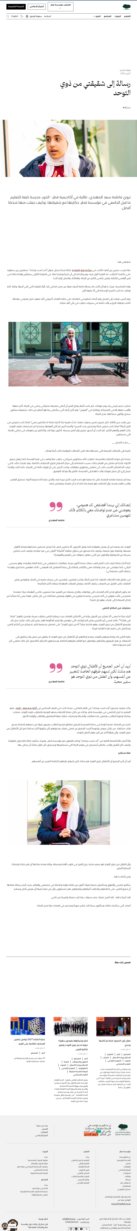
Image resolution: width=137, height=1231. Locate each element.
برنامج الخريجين (83, 1179)
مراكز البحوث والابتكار (39, 1163)
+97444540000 (72, 1222)
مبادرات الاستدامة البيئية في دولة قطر (32, 1166)
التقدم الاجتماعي (123, 1064)
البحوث (118, 16)
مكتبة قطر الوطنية (82, 270)
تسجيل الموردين (124, 1189)
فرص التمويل (84, 1170)
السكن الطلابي (83, 1173)
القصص (45, 1128)
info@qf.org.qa (68, 1219)
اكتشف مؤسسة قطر (61, 4)
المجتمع (107, 16)
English (14, 16)
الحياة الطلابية (83, 1166)
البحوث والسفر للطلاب (80, 1176)
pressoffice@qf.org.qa (121, 1204)
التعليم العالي (84, 1163)
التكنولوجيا (83, 1068)
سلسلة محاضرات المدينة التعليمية (34, 1191)
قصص (128, 1163)
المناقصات (126, 1186)
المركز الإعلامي (37, 6)
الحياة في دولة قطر (40, 1188)
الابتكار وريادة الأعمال (121, 1057)
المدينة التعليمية (16, 6)
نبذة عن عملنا (42, 1125)
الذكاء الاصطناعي (41, 1170)
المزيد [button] (98, 16)
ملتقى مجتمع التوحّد (39, 1194)
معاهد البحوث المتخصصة (38, 1160)
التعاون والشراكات (80, 1061)
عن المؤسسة (125, 1157)
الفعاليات (44, 1132)
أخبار (118, 1054)
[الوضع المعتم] (21, 16)
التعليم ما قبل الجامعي (80, 1160)
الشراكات (127, 1173)
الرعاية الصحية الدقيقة (78, 1071)
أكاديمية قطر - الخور (26, 707)
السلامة (47, 16)
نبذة (87, 1157)
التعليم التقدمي (114, 1060)
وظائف (128, 1176)
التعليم (127, 16)
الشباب (106, 1057)
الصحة (66, 1061)
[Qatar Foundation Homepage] (125, 6)
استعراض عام (125, 1182)
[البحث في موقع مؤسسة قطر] (7, 16)
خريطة (128, 1179)
